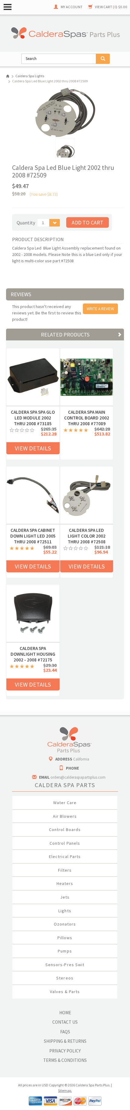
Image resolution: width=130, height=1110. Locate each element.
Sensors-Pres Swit (64, 964)
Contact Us (65, 1022)
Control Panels (65, 843)
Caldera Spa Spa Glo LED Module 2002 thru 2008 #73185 (33, 412)
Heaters (65, 883)
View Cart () (111, 7)
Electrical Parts (65, 856)
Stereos (64, 978)
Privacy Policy (65, 1051)
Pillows (64, 937)
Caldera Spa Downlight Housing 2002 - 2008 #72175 (33, 648)
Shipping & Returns (65, 1041)
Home (7, 76)
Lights (64, 910)
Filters (65, 870)
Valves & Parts (65, 991)
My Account (72, 7)
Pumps (65, 951)
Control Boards (65, 829)
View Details (33, 448)
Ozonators (65, 924)
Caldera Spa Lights (29, 76)
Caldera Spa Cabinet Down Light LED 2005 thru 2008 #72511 (33, 530)
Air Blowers (65, 816)
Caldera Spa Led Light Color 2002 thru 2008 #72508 (87, 530)
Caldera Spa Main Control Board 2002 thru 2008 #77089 (86, 412)
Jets (65, 897)
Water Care (65, 802)
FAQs (65, 1032)
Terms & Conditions (65, 1060)
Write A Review (100, 308)
